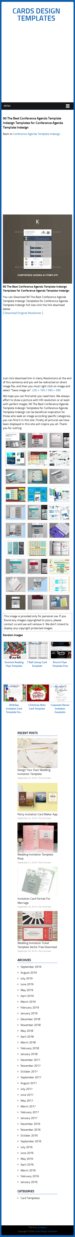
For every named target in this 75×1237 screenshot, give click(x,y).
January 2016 (29, 1182)
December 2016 (30, 1124)
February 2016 (30, 1176)
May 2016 (27, 1158)
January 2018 (29, 1054)
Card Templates (30, 1198)
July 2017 (27, 1089)
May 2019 (27, 990)
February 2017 (30, 1112)
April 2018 (27, 1036)
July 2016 (27, 1147)
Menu (7, 105)
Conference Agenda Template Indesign (36, 134)
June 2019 (27, 984)
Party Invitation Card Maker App (37, 814)
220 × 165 (38, 390)
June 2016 (27, 1153)
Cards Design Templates (36, 15)
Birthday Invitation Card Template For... (14, 708)
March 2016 (28, 1170)
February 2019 (30, 1007)
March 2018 (28, 1042)
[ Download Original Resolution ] (23, 313)
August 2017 (29, 1083)
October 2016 (29, 1135)
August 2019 (29, 972)
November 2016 (31, 1129)
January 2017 (29, 1118)
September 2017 (31, 1077)
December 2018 (30, 1019)
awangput (42, 1227)
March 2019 (28, 1001)
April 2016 (27, 1164)
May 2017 (27, 1100)
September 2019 (31, 967)
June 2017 (27, 1094)
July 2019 (27, 978)
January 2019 (29, 1013)
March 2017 (28, 1106)
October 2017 (29, 1071)
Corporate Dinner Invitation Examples (60, 708)
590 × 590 (54, 390)
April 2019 (27, 996)
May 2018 (27, 1030)
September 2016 (31, 1141)
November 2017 (31, 1065)
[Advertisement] (37, 63)
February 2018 (30, 1048)
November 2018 (31, 1025)
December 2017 (30, 1060)
